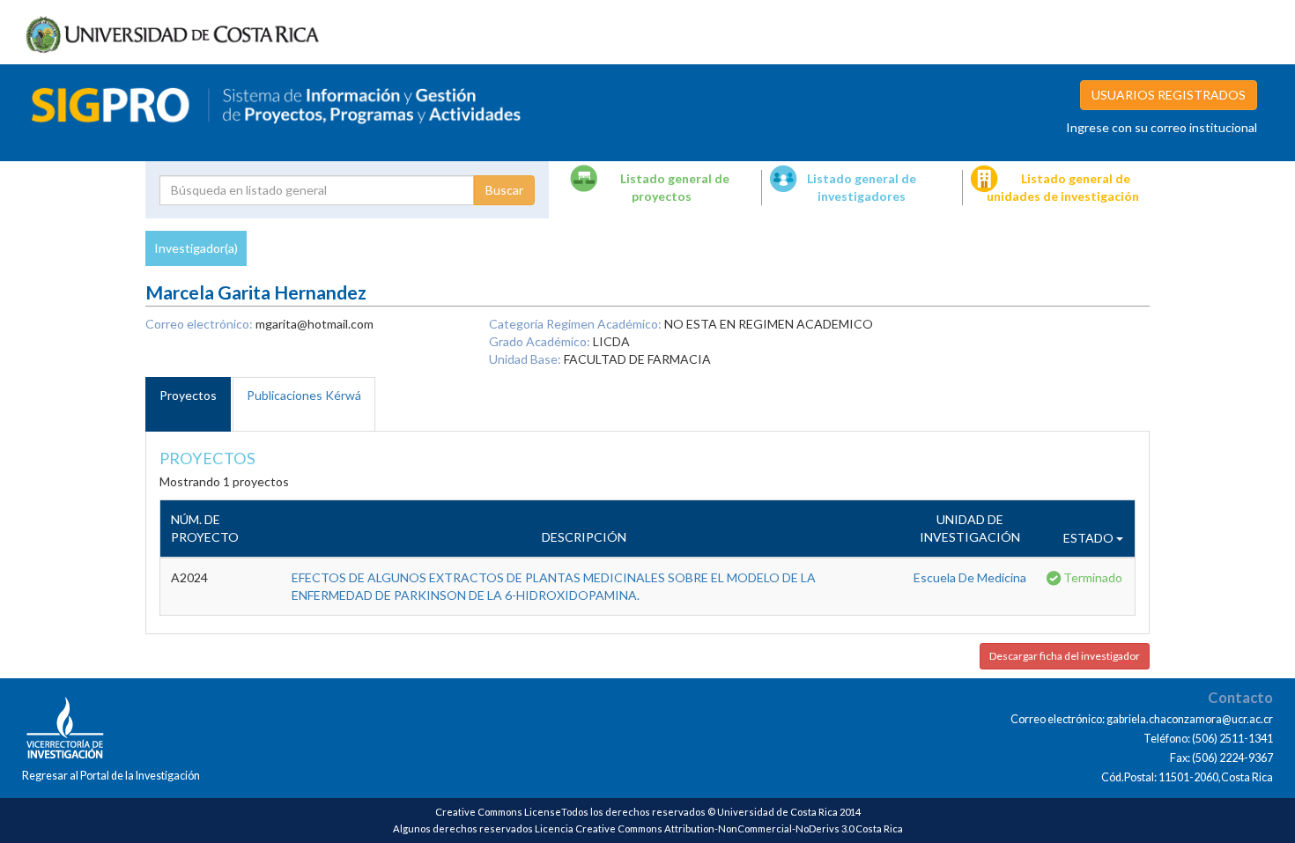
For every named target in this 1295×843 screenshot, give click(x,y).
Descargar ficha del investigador (1064, 655)
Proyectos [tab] (188, 395)
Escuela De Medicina (970, 577)
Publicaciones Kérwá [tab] (304, 395)
